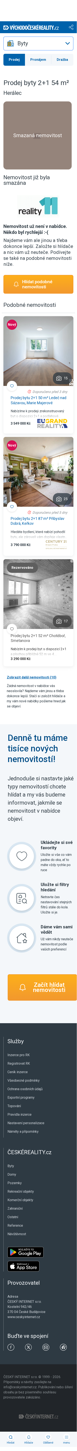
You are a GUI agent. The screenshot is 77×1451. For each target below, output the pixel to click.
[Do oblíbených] (12, 386)
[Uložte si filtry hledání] (21, 898)
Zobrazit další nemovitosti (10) (31, 677)
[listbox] (38, 43)
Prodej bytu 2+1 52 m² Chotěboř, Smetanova (38, 638)
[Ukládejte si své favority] (21, 856)
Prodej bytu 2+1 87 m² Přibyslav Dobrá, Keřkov (37, 521)
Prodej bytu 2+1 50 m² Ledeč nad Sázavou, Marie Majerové (38, 400)
